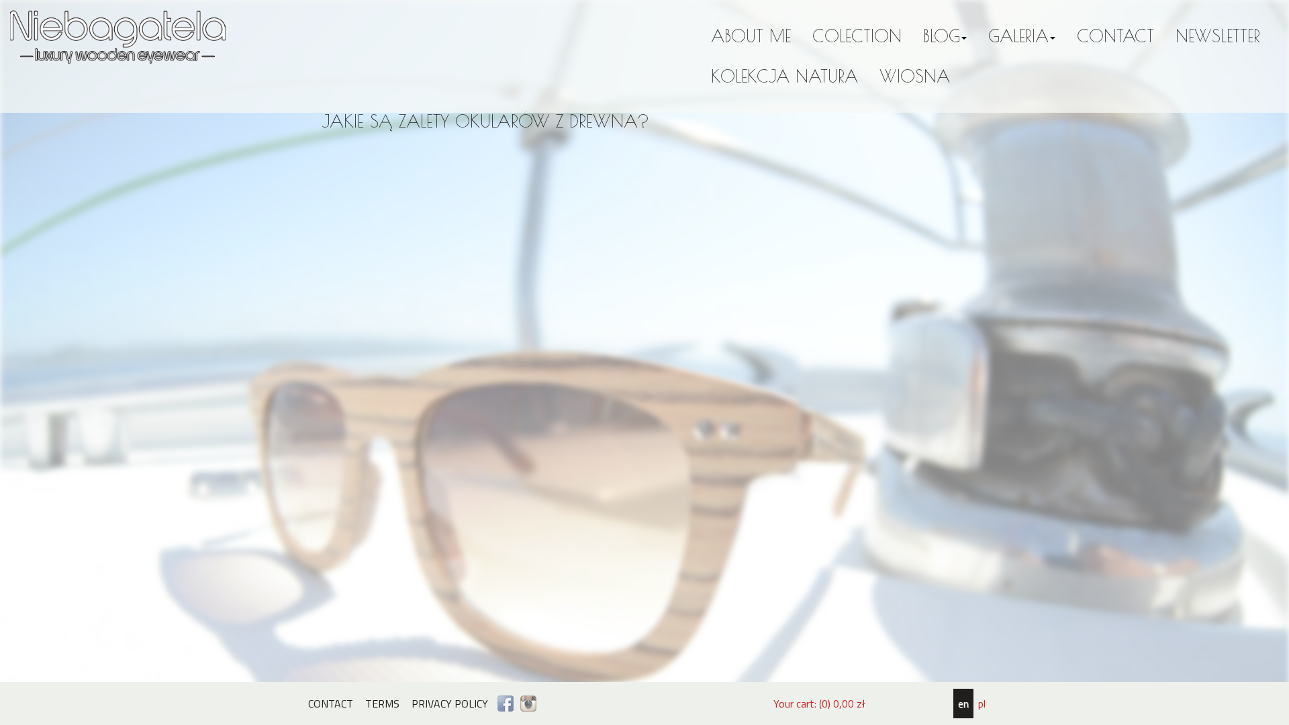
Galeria (1018, 36)
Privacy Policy (450, 703)
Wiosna (914, 76)
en (963, 703)
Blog (941, 36)
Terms (382, 703)
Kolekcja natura (784, 76)
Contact (1115, 36)
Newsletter (1218, 36)
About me (751, 36)
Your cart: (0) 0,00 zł (819, 703)
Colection (857, 36)
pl (982, 703)
